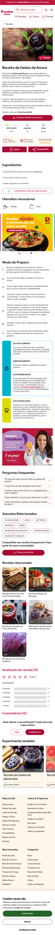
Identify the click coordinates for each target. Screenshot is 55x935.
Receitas (22, 17)
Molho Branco (8, 880)
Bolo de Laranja (8, 876)
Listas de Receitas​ (9, 813)
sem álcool (9, 525)
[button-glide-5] (37, 253)
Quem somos (8, 804)
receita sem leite (12, 520)
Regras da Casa (8, 837)
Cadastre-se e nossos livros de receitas (27, 2)
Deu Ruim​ (32, 823)
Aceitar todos (27, 913)
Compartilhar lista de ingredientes (30, 191)
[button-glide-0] (23, 253)
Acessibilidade (8, 833)
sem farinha (41, 520)
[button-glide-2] (28, 253)
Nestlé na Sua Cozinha (37, 804)
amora (27, 520)
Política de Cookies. (23, 908)
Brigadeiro (6, 884)
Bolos (30, 856)
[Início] (7, 13)
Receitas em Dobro (36, 808)
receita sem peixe (41, 531)
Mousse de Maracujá (11, 868)
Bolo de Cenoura (9, 860)
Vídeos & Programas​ (10, 821)
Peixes (30, 880)
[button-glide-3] (31, 253)
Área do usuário (9, 825)
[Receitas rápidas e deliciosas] (27, 232)
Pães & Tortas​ (33, 876)
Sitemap (5, 841)
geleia (22, 525)
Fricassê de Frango (10, 872)
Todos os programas (36, 831)
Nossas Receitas (9, 808)
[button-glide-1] (25, 253)
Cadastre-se (35, 732)
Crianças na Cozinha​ (36, 827)
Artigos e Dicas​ (8, 817)
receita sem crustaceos (14, 536)
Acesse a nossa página (31, 387)
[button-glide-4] (34, 253)
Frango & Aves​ (34, 868)
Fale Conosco (8, 829)
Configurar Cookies (27, 930)
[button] (40, 149)
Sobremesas (33, 860)
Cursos (36, 17)
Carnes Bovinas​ (34, 864)
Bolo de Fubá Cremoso (12, 864)
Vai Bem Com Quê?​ (36, 819)
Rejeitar (27, 922)
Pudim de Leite (8, 856)
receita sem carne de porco (16, 531)
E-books (49, 17)
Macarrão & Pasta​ (35, 872)
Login (17, 732)
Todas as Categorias (36, 884)
